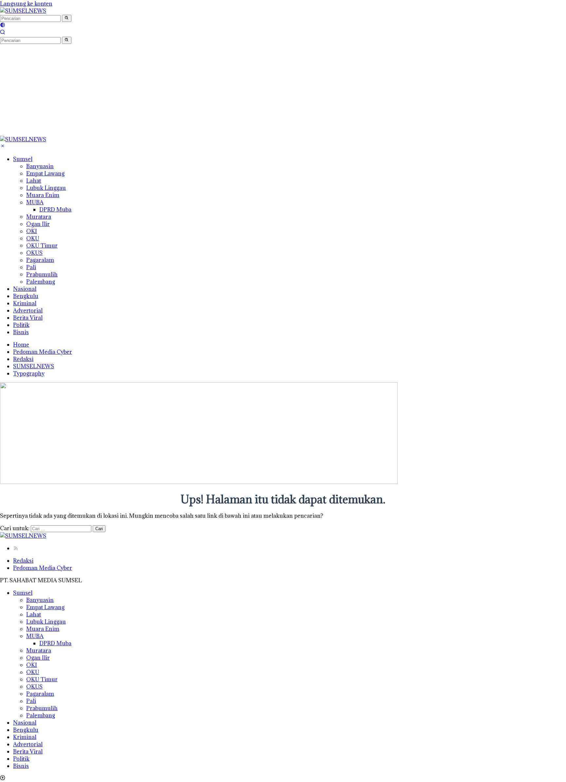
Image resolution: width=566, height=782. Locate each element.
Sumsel (22, 159)
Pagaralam (40, 260)
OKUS (34, 252)
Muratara (38, 216)
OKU (32, 238)
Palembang (40, 281)
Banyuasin (40, 166)
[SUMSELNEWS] (23, 10)
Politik (21, 325)
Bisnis (21, 332)
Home (21, 344)
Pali (31, 267)
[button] (66, 18)
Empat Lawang (45, 173)
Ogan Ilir (38, 224)
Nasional (24, 288)
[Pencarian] (2, 32)
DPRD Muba (55, 209)
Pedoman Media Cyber (42, 351)
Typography (29, 373)
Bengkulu (25, 296)
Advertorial (28, 310)
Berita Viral (28, 317)
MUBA (35, 202)
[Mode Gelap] (2, 25)
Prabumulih (42, 274)
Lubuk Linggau (46, 187)
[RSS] (15, 548)
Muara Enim (42, 195)
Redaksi (23, 359)
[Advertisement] (196, 90)
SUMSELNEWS (33, 366)
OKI (31, 231)
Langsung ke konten (26, 3)
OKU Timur (42, 245)
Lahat (33, 180)
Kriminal (24, 303)
